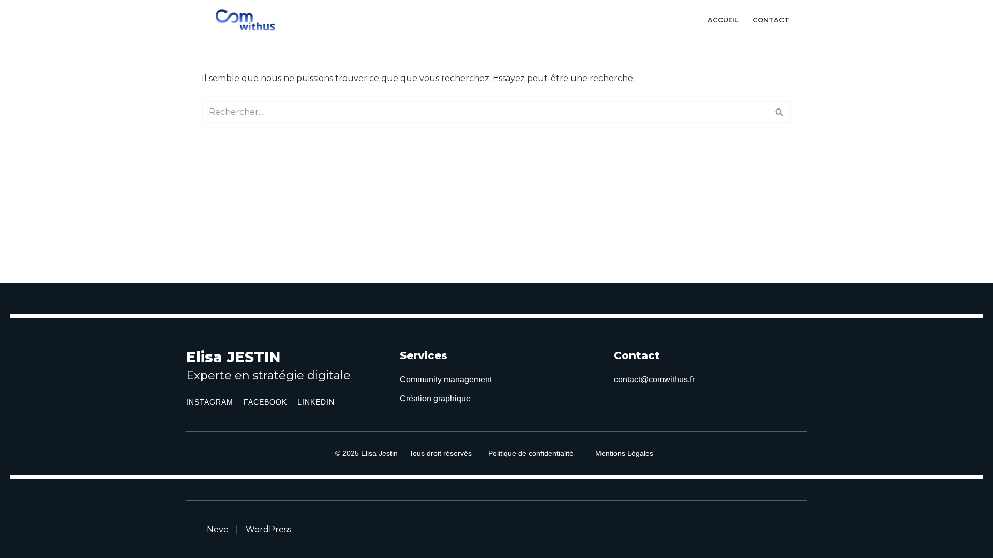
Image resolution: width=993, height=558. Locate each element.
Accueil (723, 20)
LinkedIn (316, 402)
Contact (771, 20)
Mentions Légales (624, 453)
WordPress (268, 529)
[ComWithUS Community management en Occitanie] (248, 20)
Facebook (265, 402)
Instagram (209, 402)
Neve (218, 529)
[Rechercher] (779, 112)
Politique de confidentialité (531, 453)
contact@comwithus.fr (654, 379)
